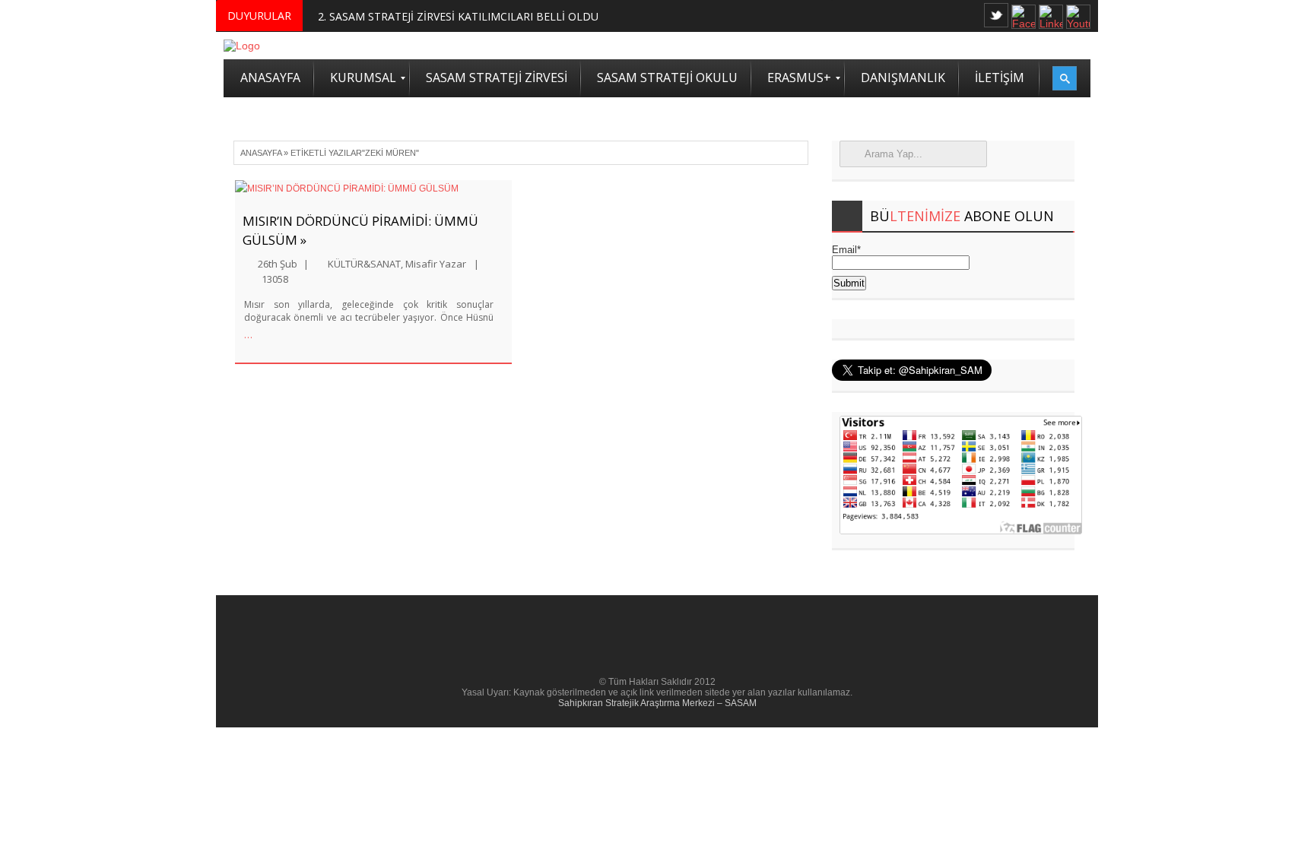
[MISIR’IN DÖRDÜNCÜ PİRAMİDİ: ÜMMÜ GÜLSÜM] (373, 189)
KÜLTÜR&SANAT (364, 264)
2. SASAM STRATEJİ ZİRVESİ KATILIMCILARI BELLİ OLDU (458, 16)
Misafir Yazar (435, 264)
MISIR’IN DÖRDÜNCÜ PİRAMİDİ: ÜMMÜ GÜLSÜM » (360, 230)
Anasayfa (260, 152)
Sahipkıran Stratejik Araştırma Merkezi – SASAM (657, 703)
